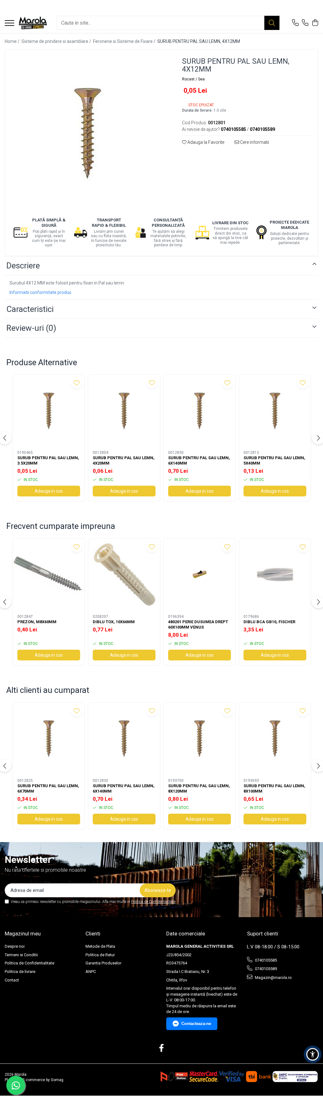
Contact (12, 980)
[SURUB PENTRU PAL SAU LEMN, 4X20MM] (124, 410)
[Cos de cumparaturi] (315, 23)
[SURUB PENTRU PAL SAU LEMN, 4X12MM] (88, 132)
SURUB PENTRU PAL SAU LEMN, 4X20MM (124, 460)
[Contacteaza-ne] (295, 23)
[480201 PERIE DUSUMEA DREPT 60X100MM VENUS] (199, 574)
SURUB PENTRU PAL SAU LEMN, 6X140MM (199, 460)
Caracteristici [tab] (30, 309)
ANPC (90, 971)
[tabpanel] (88, 132)
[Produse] (9, 23)
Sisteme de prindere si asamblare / (56, 41)
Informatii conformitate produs (40, 292)
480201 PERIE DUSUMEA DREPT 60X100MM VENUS (198, 624)
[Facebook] (161, 1048)
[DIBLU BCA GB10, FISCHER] (275, 574)
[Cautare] (271, 23)
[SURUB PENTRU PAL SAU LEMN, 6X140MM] (199, 410)
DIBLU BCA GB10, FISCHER (269, 621)
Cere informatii (254, 142)
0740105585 (265, 960)
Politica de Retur (100, 954)
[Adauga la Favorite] (76, 382)
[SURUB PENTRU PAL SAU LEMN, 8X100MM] (275, 738)
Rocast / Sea (193, 79)
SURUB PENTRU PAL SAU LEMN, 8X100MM (274, 788)
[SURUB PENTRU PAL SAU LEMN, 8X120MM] (199, 738)
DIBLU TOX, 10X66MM (114, 621)
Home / (13, 41)
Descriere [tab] (23, 265)
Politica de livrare (20, 971)
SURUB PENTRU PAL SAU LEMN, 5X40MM (274, 460)
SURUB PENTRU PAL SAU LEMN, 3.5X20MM (48, 460)
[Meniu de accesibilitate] (312, 1054)
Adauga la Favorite (205, 142)
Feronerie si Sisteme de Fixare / (124, 41)
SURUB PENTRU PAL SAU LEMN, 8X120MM (199, 788)
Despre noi (15, 946)
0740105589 (265, 968)
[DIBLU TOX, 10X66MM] (124, 574)
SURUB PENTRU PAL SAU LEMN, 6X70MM (48, 788)
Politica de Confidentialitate (153, 901)
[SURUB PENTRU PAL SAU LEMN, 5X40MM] (275, 410)
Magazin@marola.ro (273, 977)
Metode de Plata (100, 946)
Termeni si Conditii (21, 954)
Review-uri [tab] (31, 328)
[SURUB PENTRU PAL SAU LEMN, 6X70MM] (49, 738)
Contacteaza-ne (196, 1023)
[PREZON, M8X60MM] (49, 574)
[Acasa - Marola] (33, 23)
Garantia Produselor (103, 963)
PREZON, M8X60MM (36, 621)
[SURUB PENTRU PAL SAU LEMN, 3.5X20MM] (49, 410)
